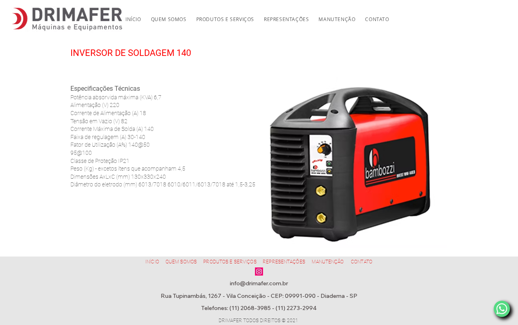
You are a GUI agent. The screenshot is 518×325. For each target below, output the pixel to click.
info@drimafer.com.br (259, 283)
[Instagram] (259, 271)
